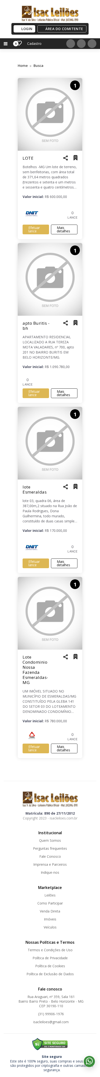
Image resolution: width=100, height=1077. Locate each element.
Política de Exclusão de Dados (50, 974)
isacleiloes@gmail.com (51, 1022)
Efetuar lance (34, 229)
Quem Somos (50, 840)
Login (26, 28)
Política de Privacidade (50, 958)
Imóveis (50, 919)
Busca (38, 65)
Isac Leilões (50, 13)
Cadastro (34, 43)
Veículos (50, 927)
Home (23, 65)
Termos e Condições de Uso (50, 950)
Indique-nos (50, 872)
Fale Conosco (50, 856)
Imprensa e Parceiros (50, 864)
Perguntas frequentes (50, 848)
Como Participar (50, 903)
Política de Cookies (50, 966)
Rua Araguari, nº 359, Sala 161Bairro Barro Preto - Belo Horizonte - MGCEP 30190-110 (50, 1001)
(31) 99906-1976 (51, 1014)
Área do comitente (64, 28)
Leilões (50, 895)
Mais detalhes (63, 229)
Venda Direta (50, 911)
